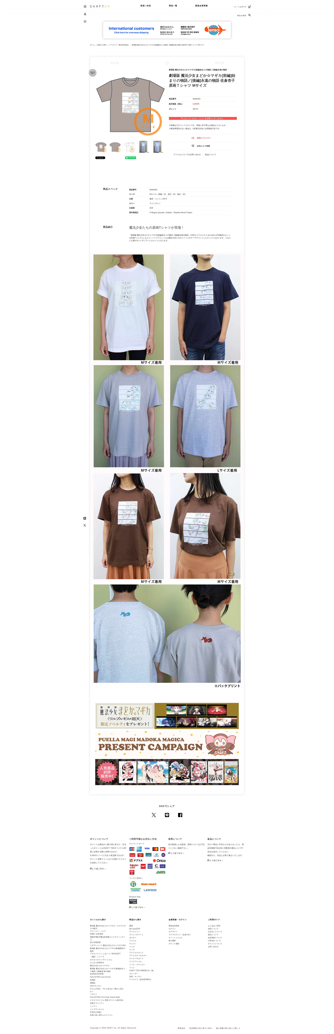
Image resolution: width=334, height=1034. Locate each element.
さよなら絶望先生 (97, 963)
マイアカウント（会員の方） (180, 935)
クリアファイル (135, 961)
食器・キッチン (135, 976)
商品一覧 (173, 6)
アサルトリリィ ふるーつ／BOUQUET (105, 954)
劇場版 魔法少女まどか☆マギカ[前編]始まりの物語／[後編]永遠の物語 (107, 970)
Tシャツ (132, 944)
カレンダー (133, 973)
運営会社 (181, 1028)
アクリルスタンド (136, 953)
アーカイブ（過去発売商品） (119, 45)
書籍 (131, 926)
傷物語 (92, 983)
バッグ (132, 947)
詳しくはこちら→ (98, 868)
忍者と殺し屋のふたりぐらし (101, 1015)
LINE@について (214, 941)
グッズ (132, 950)
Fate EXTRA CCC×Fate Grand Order (105, 997)
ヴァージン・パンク (98, 931)
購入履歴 (172, 941)
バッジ (132, 967)
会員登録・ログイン (178, 920)
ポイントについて (215, 944)
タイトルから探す (98, 920)
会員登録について (215, 938)
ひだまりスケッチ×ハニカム (101, 960)
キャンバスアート (136, 935)
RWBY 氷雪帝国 (96, 934)
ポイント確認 (174, 944)
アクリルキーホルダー (138, 955)
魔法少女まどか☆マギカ (99, 966)
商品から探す (102, 45)
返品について (210, 154)
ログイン (172, 929)
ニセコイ (93, 994)
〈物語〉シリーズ (97, 957)
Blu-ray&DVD (134, 929)
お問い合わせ (213, 947)
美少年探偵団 (95, 942)
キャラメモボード (136, 958)
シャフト (93, 1006)
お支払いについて (215, 932)
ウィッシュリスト (176, 938)
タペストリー (134, 932)
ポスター (132, 938)
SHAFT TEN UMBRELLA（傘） (142, 970)
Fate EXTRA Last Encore (100, 977)
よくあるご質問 (214, 926)
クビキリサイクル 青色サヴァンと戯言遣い (107, 1000)
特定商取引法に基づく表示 (200, 1028)
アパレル (132, 941)
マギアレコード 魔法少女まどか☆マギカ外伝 (108, 945)
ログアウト (173, 932)
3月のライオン (96, 986)
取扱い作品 (146, 6)
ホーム (92, 45)
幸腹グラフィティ (97, 1003)
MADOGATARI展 (97, 974)
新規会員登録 (201, 6)
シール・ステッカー (137, 964)
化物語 (92, 980)
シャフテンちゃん (97, 1009)
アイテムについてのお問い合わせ (187, 154)
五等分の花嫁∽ (96, 1012)
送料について (213, 929)
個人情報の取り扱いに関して (228, 1028)
